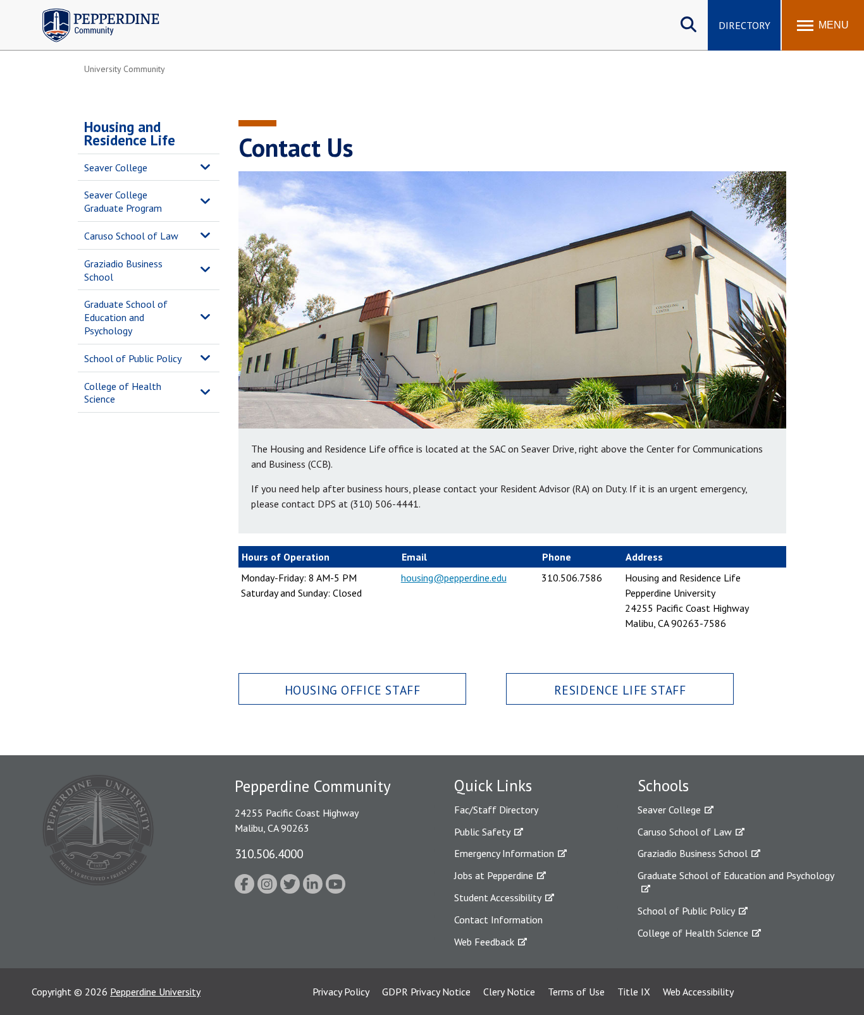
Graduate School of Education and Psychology (126, 317)
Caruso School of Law (131, 235)
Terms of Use (576, 991)
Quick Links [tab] (493, 785)
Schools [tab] (663, 785)
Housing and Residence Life (129, 133)
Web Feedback (484, 941)
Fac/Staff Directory (496, 809)
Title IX (633, 991)
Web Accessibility (698, 991)
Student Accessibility (497, 897)
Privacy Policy (340, 991)
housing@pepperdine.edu (454, 577)
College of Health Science (122, 393)
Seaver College (115, 167)
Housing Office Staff (353, 690)
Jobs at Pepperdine (493, 875)
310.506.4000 (269, 853)
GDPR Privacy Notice (426, 991)
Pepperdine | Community (91, 11)
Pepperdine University (155, 991)
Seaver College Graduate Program (123, 201)
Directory (744, 25)
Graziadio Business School (123, 270)
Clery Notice (509, 991)
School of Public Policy (133, 358)
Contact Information (498, 919)
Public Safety (482, 831)
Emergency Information (504, 853)
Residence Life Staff (620, 690)
